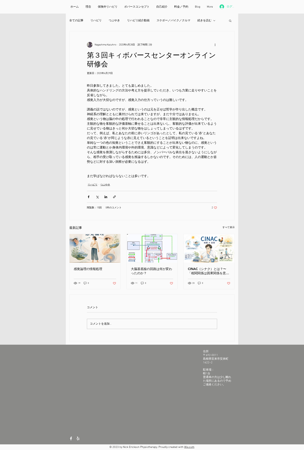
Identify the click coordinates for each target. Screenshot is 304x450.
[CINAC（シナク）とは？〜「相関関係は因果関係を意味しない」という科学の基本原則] (209, 248)
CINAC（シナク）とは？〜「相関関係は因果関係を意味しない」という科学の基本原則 (208, 271)
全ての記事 (76, 20)
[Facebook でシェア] (88, 196)
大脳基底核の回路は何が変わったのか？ (151, 271)
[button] (230, 20)
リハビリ (96, 20)
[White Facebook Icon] (71, 438)
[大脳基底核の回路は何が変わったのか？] (152, 248)
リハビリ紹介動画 (138, 20)
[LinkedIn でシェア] (105, 196)
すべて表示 (228, 227)
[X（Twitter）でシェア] (97, 196)
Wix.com (189, 447)
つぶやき (114, 20)
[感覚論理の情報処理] (94, 248)
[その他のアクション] (215, 45)
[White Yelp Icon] (78, 438)
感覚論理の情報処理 (88, 269)
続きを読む (204, 20)
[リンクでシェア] (114, 196)
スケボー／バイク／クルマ (173, 20)
